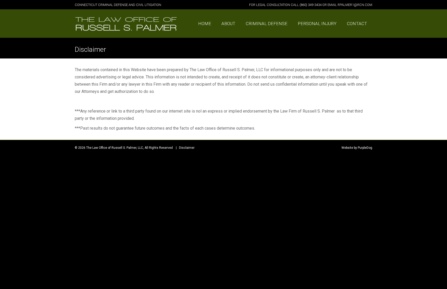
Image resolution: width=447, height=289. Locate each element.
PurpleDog (365, 148)
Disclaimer (187, 148)
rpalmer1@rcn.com (355, 5)
